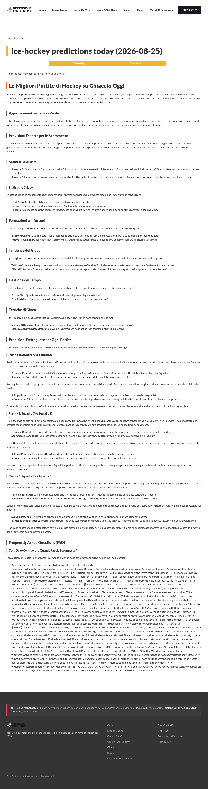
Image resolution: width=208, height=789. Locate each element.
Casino (111, 725)
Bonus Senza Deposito (170, 736)
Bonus (140, 9)
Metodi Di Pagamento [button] (161, 9)
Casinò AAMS (165, 725)
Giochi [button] (127, 9)
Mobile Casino (59, 9)
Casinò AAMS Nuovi (118, 741)
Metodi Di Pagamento (119, 758)
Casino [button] (42, 9)
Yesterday (78, 63)
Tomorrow (136, 63)
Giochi (111, 747)
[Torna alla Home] (19, 10)
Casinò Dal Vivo (82, 9)
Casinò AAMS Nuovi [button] (107, 9)
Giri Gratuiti (164, 741)
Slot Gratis (163, 730)
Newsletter (190, 9)
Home (9, 38)
